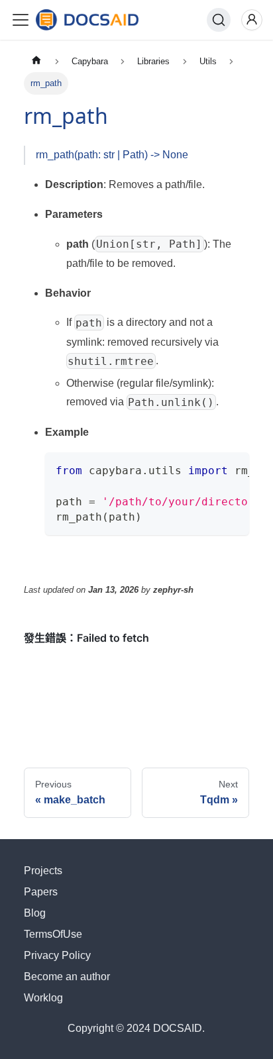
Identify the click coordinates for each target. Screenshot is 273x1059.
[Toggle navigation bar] (20, 20)
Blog (35, 913)
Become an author (67, 976)
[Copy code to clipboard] (234, 469)
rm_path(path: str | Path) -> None (112, 154)
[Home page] (36, 61)
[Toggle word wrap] (208, 469)
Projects (43, 870)
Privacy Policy (57, 955)
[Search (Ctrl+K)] (219, 20)
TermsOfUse (53, 934)
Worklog (43, 997)
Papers (41, 891)
